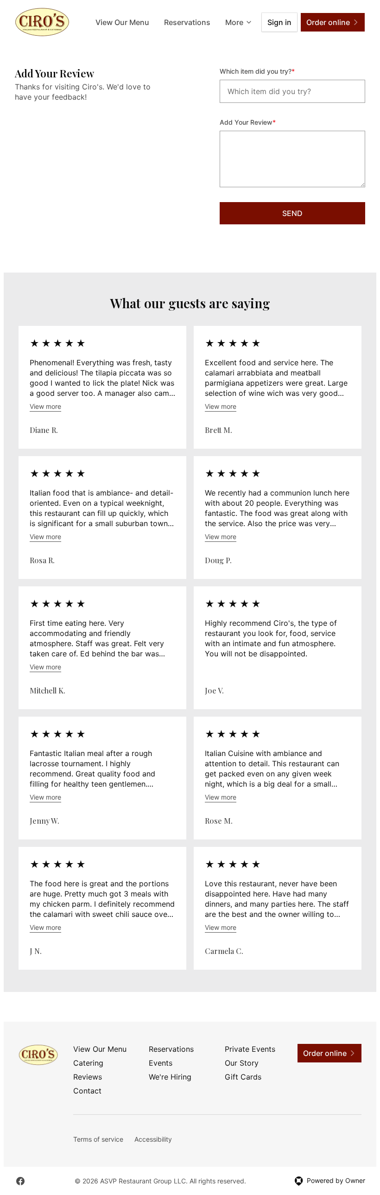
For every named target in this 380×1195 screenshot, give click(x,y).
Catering (88, 1063)
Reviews (87, 1076)
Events (160, 1063)
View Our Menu (122, 22)
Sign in (279, 22)
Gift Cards (243, 1076)
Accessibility (153, 1139)
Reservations (187, 22)
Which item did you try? (270, 71)
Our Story (242, 1063)
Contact (87, 1090)
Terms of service (98, 1139)
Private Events (250, 1049)
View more (45, 406)
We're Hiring (170, 1076)
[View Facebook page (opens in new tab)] (20, 1181)
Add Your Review (260, 122)
